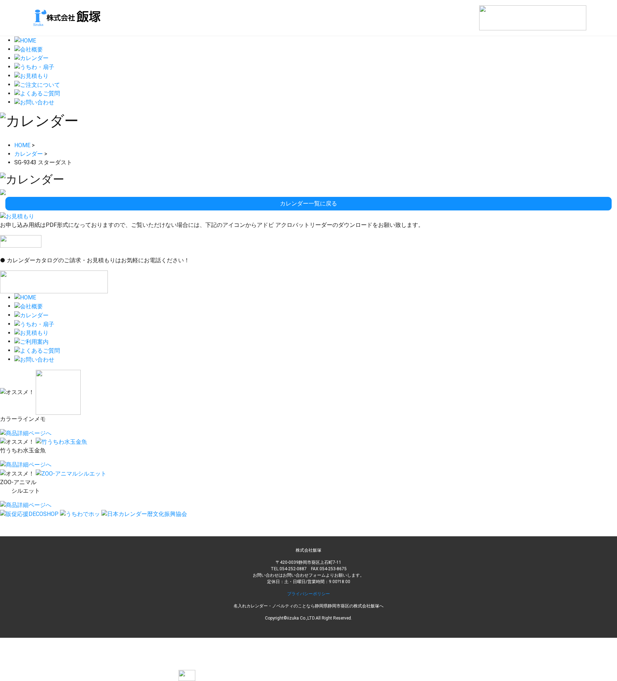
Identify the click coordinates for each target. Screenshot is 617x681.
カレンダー (28, 153)
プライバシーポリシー (308, 593)
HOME (22, 145)
